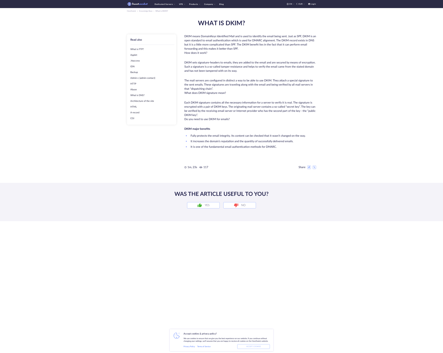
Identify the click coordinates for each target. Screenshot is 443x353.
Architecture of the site (142, 101)
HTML (133, 107)
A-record (134, 112)
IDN (132, 66)
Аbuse (133, 89)
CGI (132, 118)
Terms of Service (204, 346)
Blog (221, 4)
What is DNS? (137, 95)
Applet (133, 55)
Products (193, 4)
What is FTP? (137, 49)
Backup (134, 72)
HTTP (133, 84)
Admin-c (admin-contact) (142, 78)
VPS (181, 4)
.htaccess (135, 61)
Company (208, 4)
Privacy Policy (189, 346)
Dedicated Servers (164, 4)
